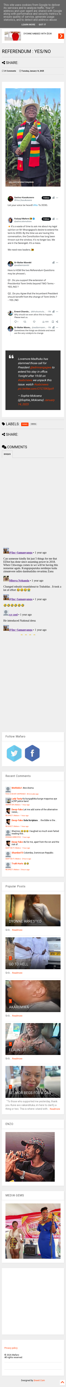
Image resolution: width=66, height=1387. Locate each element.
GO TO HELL (18, 964)
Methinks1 (17, 788)
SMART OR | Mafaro (12, 805)
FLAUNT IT (17, 1050)
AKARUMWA (19, 1007)
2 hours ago (26, 859)
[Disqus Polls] (33, 502)
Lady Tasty (17, 799)
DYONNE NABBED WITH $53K (38, 33)
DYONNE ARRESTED (13, 837)
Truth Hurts (17, 863)
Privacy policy (11, 1348)
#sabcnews (25, 380)
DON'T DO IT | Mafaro (13, 848)
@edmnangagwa (40, 367)
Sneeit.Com (39, 1380)
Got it (42, 24)
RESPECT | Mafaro (12, 815)
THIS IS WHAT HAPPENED (15, 794)
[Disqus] (33, 590)
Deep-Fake (17, 809)
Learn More (28, 24)
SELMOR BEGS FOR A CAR (30, 1093)
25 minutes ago (33, 794)
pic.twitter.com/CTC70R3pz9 (36, 388)
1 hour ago (26, 805)
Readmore (17, 930)
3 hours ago (25, 870)
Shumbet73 (17, 853)
